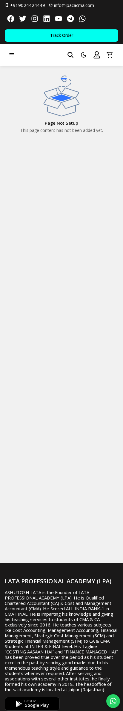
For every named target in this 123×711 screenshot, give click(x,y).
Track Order (61, 35)
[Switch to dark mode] (84, 55)
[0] (110, 55)
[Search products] (70, 55)
